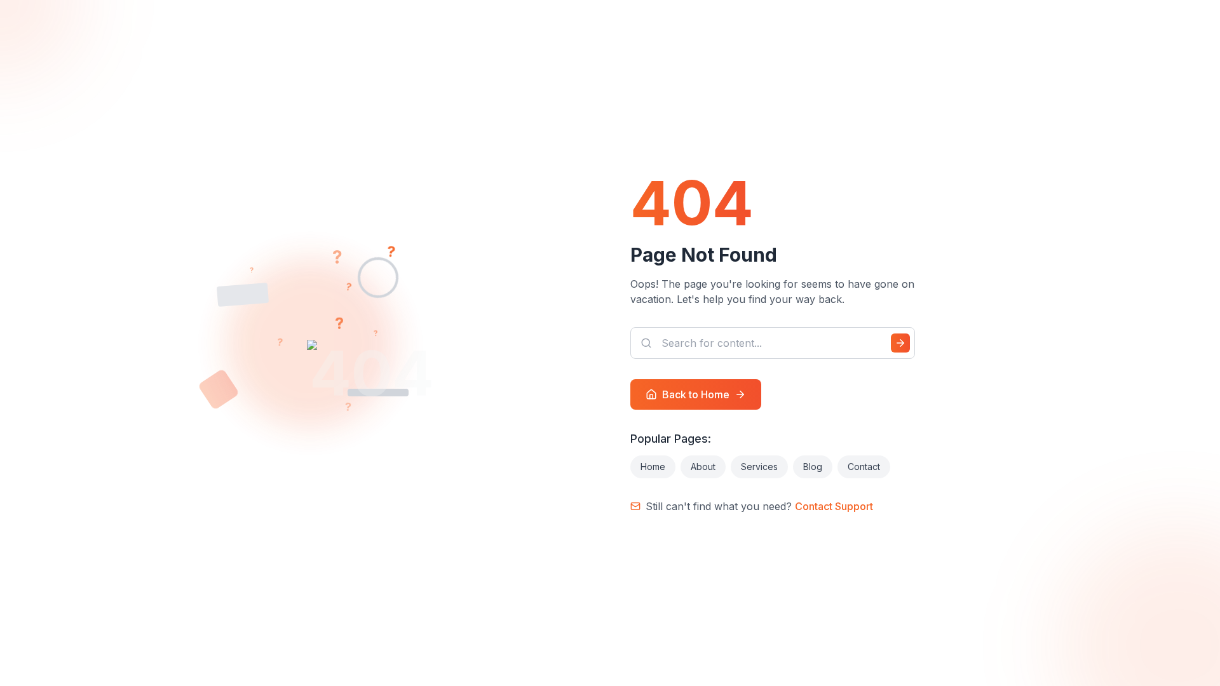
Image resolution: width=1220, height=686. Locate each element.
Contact (864, 466)
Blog (812, 466)
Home (652, 466)
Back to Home (695, 394)
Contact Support (834, 506)
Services (759, 466)
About (703, 466)
